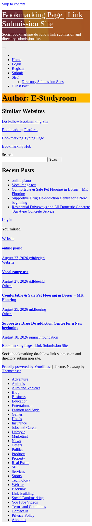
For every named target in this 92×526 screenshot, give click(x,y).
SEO (15, 77)
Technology (21, 480)
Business (19, 397)
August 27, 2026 (15, 258)
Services (18, 471)
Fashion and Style (25, 410)
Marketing (20, 436)
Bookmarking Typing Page (23, 138)
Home (16, 60)
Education (19, 401)
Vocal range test (24, 185)
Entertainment (22, 405)
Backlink (19, 489)
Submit (17, 73)
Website (8, 239)
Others (7, 286)
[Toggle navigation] (4, 48)
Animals (18, 384)
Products (18, 454)
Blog (15, 392)
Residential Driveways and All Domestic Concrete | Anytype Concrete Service (51, 209)
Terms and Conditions (29, 507)
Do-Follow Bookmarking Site (25, 121)
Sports (17, 476)
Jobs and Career (24, 427)
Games (17, 414)
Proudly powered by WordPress (27, 366)
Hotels (17, 419)
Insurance (19, 423)
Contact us (20, 511)
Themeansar (11, 371)
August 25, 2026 (15, 309)
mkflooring (37, 309)
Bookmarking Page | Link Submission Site (42, 19)
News (16, 441)
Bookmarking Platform (20, 130)
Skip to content (13, 4)
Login (16, 64)
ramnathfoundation (43, 337)
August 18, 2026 (15, 337)
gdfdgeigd (37, 258)
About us (19, 520)
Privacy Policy (23, 515)
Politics (17, 449)
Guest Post (20, 86)
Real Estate (20, 463)
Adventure (20, 379)
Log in (7, 219)
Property (18, 458)
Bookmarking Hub (16, 146)
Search (7, 155)
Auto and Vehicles (26, 388)
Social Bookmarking (28, 498)
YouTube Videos (25, 502)
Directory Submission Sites (43, 82)
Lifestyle (18, 432)
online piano (21, 180)
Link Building (23, 493)
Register (18, 68)
